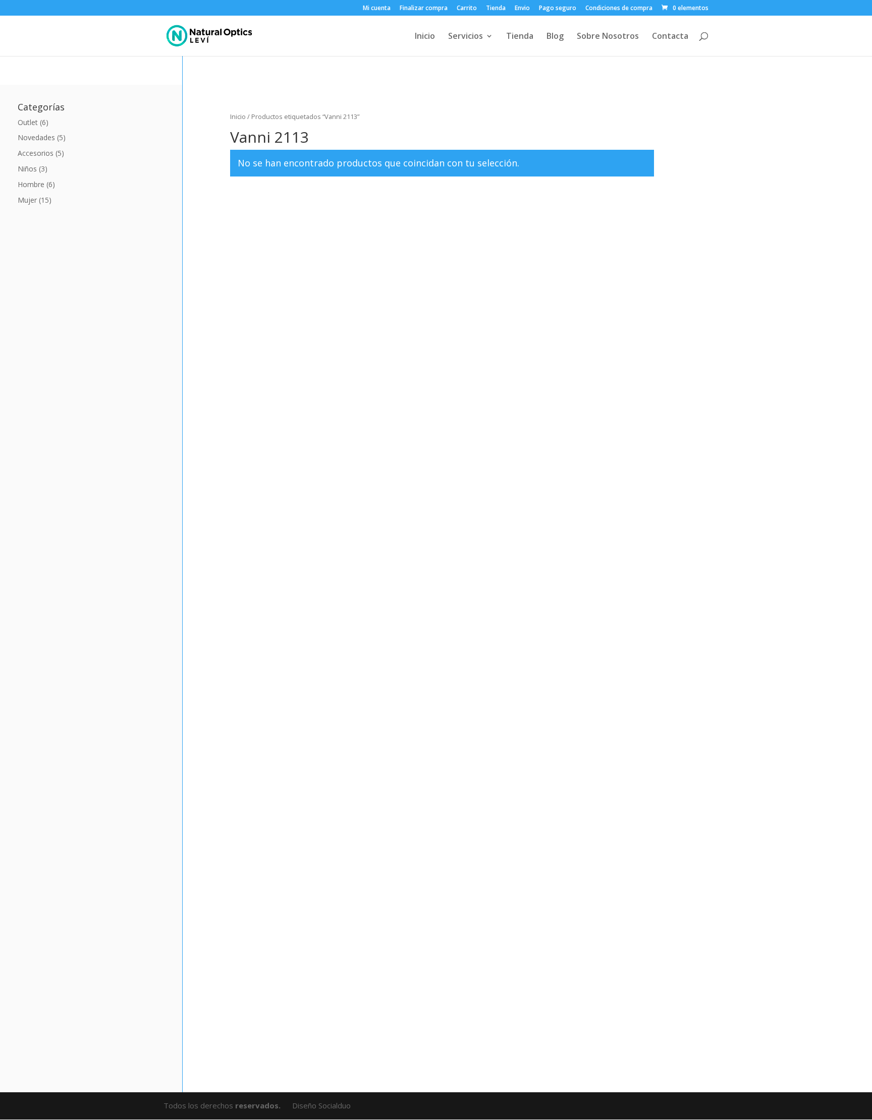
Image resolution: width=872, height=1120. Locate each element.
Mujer (27, 200)
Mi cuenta (377, 8)
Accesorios (35, 153)
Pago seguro (557, 8)
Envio (522, 8)
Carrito (467, 8)
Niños (27, 168)
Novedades (36, 137)
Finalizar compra (424, 8)
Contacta (670, 36)
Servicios (465, 36)
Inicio (425, 36)
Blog (555, 36)
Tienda (496, 8)
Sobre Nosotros (608, 36)
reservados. (259, 1105)
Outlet (28, 122)
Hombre (31, 184)
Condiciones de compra (618, 8)
